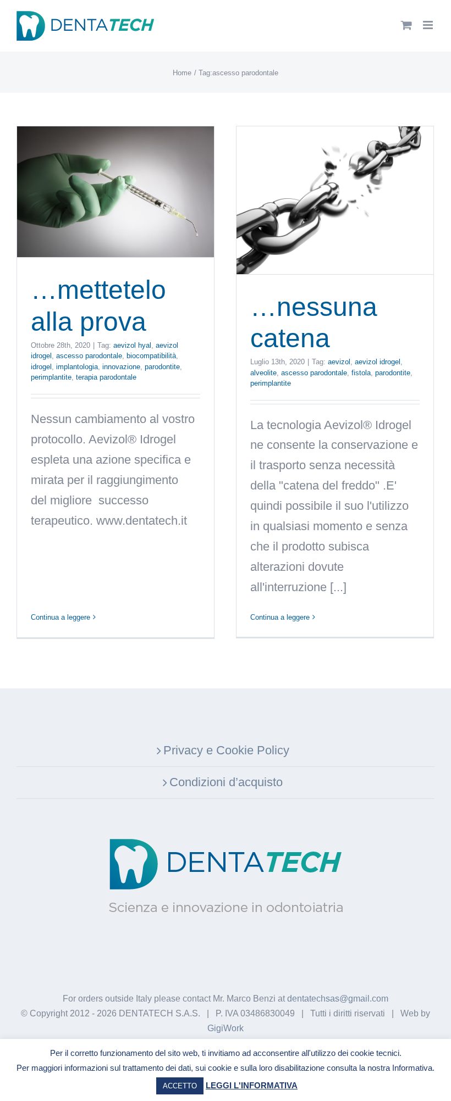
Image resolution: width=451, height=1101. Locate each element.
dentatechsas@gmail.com (337, 998)
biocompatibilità (151, 356)
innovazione (121, 367)
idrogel (41, 367)
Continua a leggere (60, 617)
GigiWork (225, 1028)
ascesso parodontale (89, 356)
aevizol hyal (132, 345)
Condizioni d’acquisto (226, 782)
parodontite (162, 367)
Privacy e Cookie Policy (226, 750)
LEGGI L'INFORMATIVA (252, 1085)
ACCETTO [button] (180, 1086)
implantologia (77, 367)
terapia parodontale (106, 377)
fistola (361, 373)
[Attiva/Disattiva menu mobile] (429, 25)
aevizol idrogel (377, 362)
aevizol (339, 362)
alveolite (263, 373)
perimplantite (51, 377)
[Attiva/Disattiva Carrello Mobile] (406, 25)
